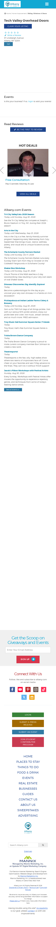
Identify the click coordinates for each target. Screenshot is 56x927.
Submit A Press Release (28, 723)
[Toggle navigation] (47, 4)
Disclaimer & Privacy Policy (18, 887)
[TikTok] (43, 689)
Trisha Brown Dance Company (18, 335)
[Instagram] (35, 689)
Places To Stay (28, 761)
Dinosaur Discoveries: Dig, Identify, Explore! (24, 284)
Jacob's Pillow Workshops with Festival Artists (26, 370)
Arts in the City (11, 230)
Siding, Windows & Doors (37, 14)
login (30, 101)
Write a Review (14, 35)
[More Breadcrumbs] (5, 13)
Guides (28, 794)
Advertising (28, 815)
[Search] (43, 845)
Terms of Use (34, 887)
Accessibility (42, 908)
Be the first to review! (29, 129)
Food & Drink (28, 772)
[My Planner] (32, 697)
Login (28, 715)
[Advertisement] (28, 516)
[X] (24, 697)
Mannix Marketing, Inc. (29, 876)
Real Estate (28, 783)
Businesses (28, 788)
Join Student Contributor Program (28, 742)
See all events (12, 390)
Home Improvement (19, 13)
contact (31, 911)
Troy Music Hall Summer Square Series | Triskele (26, 322)
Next (54, 170)
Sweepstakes (28, 810)
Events (28, 778)
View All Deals (28, 194)
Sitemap (28, 851)
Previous (2, 170)
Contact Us (28, 799)
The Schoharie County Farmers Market (22, 252)
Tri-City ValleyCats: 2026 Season (19, 214)
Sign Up (25, 659)
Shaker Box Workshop (14, 268)
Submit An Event (28, 732)
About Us (28, 804)
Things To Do (28, 767)
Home (8, 13)
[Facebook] (12, 689)
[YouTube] (20, 689)
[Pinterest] (28, 689)
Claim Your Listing (17, 26)
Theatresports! (11, 351)
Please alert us (15, 901)
